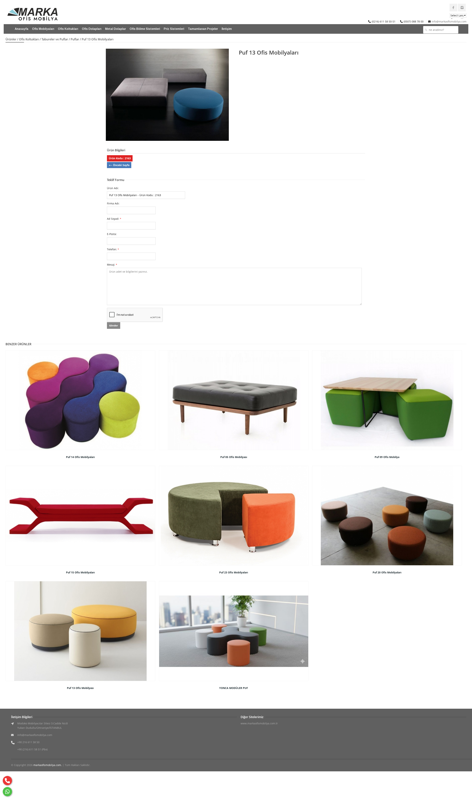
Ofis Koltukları (68, 28)
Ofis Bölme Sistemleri (145, 28)
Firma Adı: (113, 203)
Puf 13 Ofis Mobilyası (80, 688)
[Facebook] (453, 7)
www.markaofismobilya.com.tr (259, 723)
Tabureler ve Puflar (54, 39)
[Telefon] (7, 780)
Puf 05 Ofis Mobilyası (233, 457)
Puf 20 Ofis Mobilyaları (387, 572)
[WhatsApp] (7, 791)
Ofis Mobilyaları (43, 28)
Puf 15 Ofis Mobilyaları (80, 572)
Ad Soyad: (114, 218)
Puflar (75, 39)
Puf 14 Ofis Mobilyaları (80, 457)
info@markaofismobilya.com (449, 21)
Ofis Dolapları (91, 28)
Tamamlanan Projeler (203, 28)
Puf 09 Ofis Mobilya (387, 457)
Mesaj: (112, 264)
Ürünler (11, 39)
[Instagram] (462, 7)
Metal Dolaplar (115, 28)
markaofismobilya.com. (47, 765)
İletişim (227, 28)
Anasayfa (21, 28)
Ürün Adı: (113, 188)
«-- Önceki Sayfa (119, 165)
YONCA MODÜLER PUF (233, 688)
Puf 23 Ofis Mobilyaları (233, 572)
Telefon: (113, 249)
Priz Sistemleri (174, 28)
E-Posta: (112, 234)
